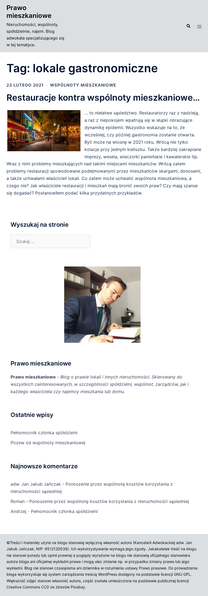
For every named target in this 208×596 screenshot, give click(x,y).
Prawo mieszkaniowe (28, 11)
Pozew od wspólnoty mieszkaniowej (48, 442)
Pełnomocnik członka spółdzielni (44, 432)
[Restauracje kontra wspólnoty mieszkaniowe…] (45, 150)
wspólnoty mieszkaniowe (83, 85)
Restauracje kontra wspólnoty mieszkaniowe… (103, 97)
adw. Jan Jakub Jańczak (36, 484)
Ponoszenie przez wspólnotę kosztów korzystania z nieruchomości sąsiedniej (109, 501)
